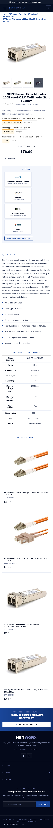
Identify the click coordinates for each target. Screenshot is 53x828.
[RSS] (29, 755)
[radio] (12, 122)
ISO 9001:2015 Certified (13, 824)
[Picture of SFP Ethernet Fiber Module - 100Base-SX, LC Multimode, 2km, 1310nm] (6, 83)
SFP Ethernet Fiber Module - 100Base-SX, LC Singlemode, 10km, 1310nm (21, 625)
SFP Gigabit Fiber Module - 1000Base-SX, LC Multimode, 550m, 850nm (26, 691)
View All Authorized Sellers (18, 238)
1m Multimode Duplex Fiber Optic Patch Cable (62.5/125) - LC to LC (26, 494)
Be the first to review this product (27, 104)
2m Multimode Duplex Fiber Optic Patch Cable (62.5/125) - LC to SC (26, 559)
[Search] (48, 8)
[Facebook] (23, 755)
